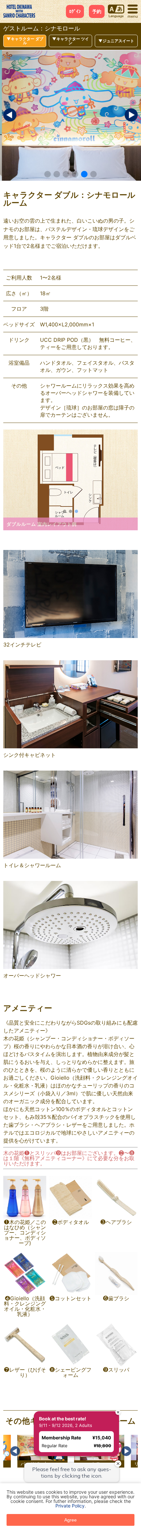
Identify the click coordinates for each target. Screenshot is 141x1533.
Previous (15, 1451)
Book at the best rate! (61, 1417)
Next (126, 1451)
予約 (96, 11)
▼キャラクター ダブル (25, 40)
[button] (47, 174)
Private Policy (70, 1505)
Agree (70, 1520)
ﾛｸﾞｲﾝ (75, 11)
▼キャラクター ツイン (70, 40)
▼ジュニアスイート (116, 40)
